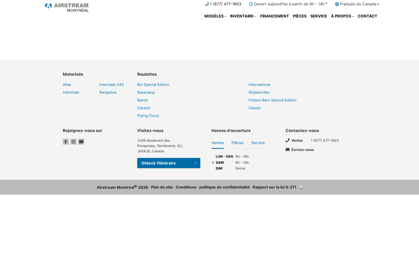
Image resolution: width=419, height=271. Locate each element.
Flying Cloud (148, 115)
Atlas (67, 84)
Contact (367, 16)
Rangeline (108, 92)
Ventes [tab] (217, 142)
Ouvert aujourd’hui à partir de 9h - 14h (289, 3)
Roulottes (147, 74)
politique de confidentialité (224, 187)
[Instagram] (73, 142)
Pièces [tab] (237, 142)
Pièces (299, 16)
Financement (274, 16)
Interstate (71, 92)
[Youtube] (81, 142)
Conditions (186, 187)
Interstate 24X (111, 84)
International (259, 84)
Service (318, 16)
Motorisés (73, 74)
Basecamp (146, 92)
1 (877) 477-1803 (225, 3)
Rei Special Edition (153, 84)
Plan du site (162, 187)
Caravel (143, 108)
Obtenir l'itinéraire (158, 163)
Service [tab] (258, 142)
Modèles (214, 16)
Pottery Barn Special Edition (273, 100)
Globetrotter (259, 92)
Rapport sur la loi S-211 (274, 187)
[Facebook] (66, 142)
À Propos (341, 16)
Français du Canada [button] (358, 3)
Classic (255, 108)
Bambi (142, 100)
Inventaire (242, 16)
